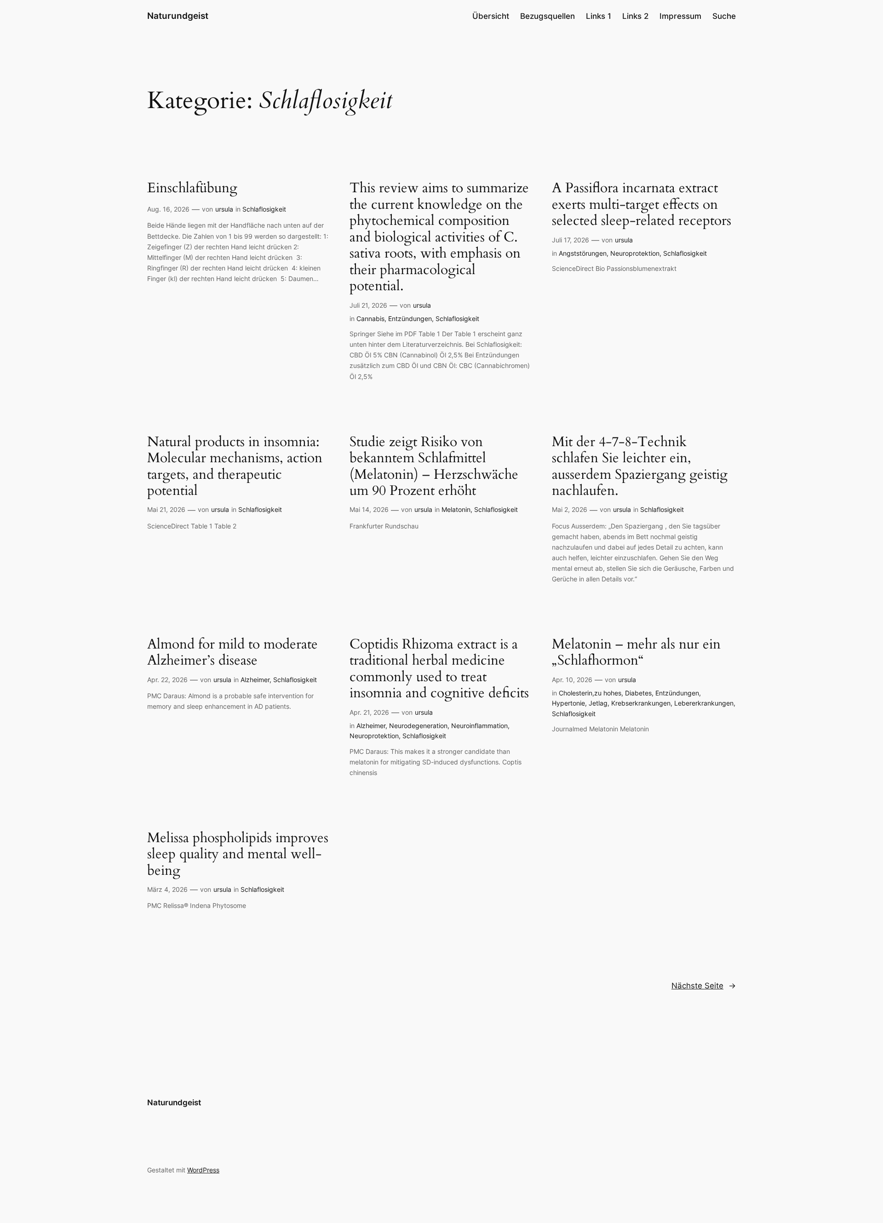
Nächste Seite (703, 985)
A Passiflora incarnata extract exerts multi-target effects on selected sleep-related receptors (641, 205)
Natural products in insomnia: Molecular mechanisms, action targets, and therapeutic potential (234, 467)
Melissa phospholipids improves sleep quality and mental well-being (237, 854)
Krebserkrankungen (641, 703)
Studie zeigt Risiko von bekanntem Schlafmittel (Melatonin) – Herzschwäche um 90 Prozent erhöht (434, 467)
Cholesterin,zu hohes (590, 693)
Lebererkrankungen (704, 703)
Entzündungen (410, 318)
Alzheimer (255, 679)
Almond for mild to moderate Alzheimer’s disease (232, 653)
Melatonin (456, 509)
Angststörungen (583, 253)
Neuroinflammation (479, 725)
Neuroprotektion (634, 253)
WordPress (203, 1170)
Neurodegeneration (418, 725)
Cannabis (370, 318)
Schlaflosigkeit (264, 209)
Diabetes (638, 693)
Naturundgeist (177, 15)
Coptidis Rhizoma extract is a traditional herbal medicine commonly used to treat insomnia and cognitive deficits (439, 669)
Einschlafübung (192, 188)
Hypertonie (568, 703)
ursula (224, 209)
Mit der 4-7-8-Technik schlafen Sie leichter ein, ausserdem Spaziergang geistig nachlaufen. (640, 467)
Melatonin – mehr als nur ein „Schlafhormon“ (636, 653)
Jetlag (598, 703)
